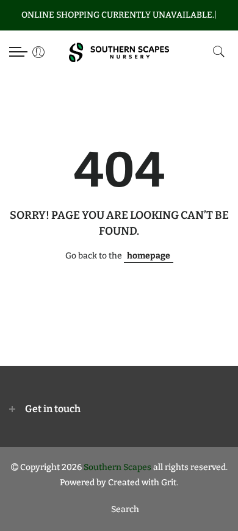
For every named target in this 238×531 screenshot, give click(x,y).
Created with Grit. (143, 482)
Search (125, 509)
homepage (148, 256)
